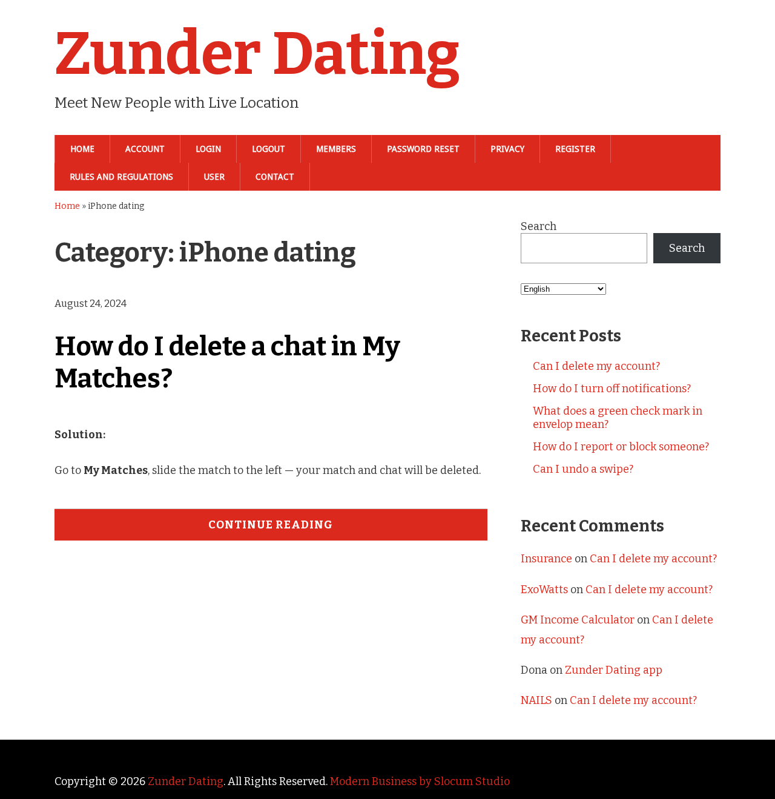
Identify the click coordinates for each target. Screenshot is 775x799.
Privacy (507, 149)
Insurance (546, 558)
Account (145, 149)
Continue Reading (270, 524)
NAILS (536, 700)
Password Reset (423, 149)
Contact (275, 177)
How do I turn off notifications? (612, 388)
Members (336, 149)
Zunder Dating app (613, 670)
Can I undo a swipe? (583, 469)
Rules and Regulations (121, 177)
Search (538, 226)
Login (208, 149)
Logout (268, 149)
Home (82, 149)
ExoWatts (544, 589)
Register (575, 149)
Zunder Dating (257, 54)
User (214, 177)
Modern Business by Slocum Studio (420, 781)
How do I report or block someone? (621, 446)
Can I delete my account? (596, 366)
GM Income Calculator (578, 619)
